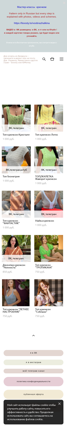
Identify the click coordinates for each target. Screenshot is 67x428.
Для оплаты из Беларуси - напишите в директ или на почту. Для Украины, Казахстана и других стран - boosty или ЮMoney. (21, 59)
